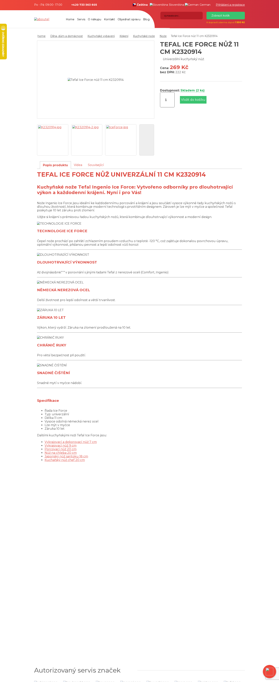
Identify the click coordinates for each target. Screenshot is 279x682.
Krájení (124, 36)
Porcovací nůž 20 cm (60, 449)
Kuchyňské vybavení (101, 36)
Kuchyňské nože (144, 36)
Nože (163, 36)
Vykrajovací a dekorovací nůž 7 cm (71, 442)
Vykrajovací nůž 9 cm (60, 445)
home (42, 36)
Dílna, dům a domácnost (66, 36)
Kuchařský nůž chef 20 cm (65, 460)
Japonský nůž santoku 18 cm (66, 456)
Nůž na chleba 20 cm (61, 453)
